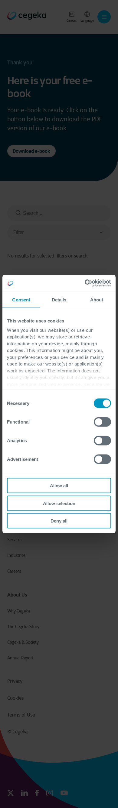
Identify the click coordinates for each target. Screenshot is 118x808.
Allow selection (59, 503)
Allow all (59, 485)
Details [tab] (59, 299)
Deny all (59, 520)
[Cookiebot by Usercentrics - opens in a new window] (85, 283)
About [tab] (96, 299)
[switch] (102, 422)
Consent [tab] (21, 299)
